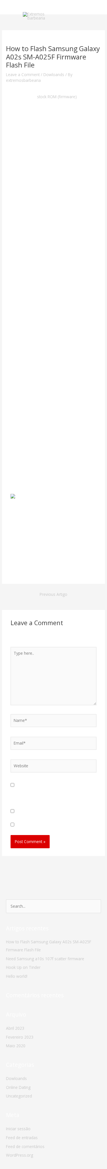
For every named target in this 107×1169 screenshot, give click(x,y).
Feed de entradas (22, 1137)
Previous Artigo (53, 594)
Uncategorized (19, 1096)
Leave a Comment (23, 74)
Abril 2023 (15, 1028)
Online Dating (18, 1087)
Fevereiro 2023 (19, 1037)
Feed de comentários (25, 1146)
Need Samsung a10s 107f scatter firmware (45, 958)
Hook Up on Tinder (23, 967)
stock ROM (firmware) (57, 96)
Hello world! (16, 976)
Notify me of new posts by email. (45, 825)
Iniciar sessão (18, 1128)
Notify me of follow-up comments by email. (55, 811)
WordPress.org (19, 1155)
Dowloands (53, 74)
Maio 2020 (15, 1045)
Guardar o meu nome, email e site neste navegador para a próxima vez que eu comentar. (51, 791)
